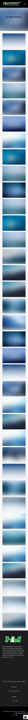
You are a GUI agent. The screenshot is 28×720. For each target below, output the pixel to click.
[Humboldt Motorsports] (11, 4)
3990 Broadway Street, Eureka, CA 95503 (16, 681)
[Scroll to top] (25, 717)
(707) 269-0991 (15, 691)
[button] (25, 4)
